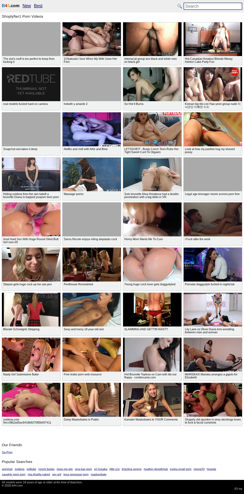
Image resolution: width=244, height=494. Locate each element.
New (27, 5)
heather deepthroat (156, 469)
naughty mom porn (14, 474)
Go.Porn (7, 452)
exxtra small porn (180, 469)
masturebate (98, 474)
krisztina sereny (132, 469)
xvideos (19, 469)
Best (38, 5)
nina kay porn (83, 469)
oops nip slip (65, 469)
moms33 (199, 469)
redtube (31, 469)
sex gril (56, 474)
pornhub (7, 469)
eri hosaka (100, 469)
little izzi (114, 469)
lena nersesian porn (76, 474)
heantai (211, 469)
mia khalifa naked (39, 474)
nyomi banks (46, 469)
